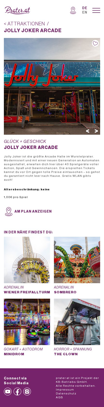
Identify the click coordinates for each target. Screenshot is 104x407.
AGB (59, 397)
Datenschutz (66, 393)
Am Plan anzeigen (33, 211)
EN (84, 12)
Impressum (65, 389)
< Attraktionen (24, 24)
